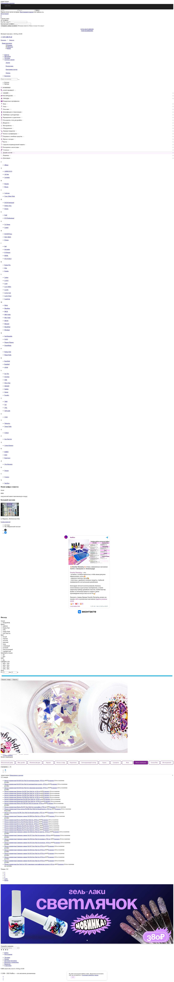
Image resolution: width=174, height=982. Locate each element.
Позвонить (3, 40)
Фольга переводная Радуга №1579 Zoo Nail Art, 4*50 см (21, 820)
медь (4, 644)
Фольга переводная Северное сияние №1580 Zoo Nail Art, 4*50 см (24, 816)
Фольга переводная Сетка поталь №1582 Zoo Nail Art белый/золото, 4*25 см (27, 809)
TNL (4, 630)
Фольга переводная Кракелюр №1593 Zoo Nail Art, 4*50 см (22, 799)
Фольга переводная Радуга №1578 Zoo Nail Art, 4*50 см (21, 822)
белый (5, 637)
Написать (11, 40)
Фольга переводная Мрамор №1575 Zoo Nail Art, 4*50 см (22, 828)
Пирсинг (48, 762)
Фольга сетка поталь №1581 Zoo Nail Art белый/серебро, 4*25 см (24, 812)
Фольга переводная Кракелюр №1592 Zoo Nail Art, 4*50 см (22, 801)
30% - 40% (6, 667)
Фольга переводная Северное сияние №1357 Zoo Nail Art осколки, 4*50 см (27, 835)
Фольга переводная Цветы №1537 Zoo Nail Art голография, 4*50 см (25, 807)
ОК (73, 977)
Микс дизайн (21, 762)
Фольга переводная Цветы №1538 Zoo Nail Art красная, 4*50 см (24, 803)
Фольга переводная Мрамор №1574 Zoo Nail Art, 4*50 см (22, 830)
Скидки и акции (9, 59)
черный (5, 638)
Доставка (7, 58)
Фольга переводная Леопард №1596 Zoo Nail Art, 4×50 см (22, 793)
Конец (6, 880)
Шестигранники (166, 762)
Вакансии (7, 964)
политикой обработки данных (90, 975)
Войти (6, 953)
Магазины (7, 56)
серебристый (7, 651)
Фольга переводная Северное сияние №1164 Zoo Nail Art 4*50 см (24, 857)
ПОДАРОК (6, 622)
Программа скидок (11, 69)
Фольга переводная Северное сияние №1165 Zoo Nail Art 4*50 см (24, 853)
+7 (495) (6, 37)
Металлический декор (7, 762)
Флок (127, 762)
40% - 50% (6, 665)
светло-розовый (8, 649)
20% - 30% (6, 669)
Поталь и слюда (61, 762)
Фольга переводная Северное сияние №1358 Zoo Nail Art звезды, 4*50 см (27, 832)
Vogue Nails (6, 631)
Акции (8, 62)
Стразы (104, 762)
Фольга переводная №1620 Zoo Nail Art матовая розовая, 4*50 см (24, 780)
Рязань (9, 48)
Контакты (7, 76)
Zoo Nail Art (6, 633)
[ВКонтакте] (1, 950)
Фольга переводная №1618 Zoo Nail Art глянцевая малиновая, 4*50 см (26, 788)
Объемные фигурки (35, 762)
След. (6, 878)
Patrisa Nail (6, 628)
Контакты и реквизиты (11, 962)
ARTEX (5, 626)
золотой (5, 640)
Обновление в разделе (7, 3)
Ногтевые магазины (10, 960)
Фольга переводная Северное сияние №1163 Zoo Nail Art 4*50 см (24, 860)
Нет (4, 656)
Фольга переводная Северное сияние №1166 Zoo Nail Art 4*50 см (24, 850)
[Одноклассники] (3, 950)
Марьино (10, 47)
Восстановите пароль (26, 12)
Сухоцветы (116, 762)
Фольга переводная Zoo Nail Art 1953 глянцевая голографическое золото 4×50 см (29, 864)
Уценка (8, 73)
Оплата (6, 959)
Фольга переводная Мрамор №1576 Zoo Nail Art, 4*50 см (22, 826)
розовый (5, 647)
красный (5, 642)
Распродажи (9, 66)
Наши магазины (7, 43)
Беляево (9, 45)
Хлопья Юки (154, 762)
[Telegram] (5, 950)
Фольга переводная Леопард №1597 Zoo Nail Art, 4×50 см (22, 791)
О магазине (7, 965)
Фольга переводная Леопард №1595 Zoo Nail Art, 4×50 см (22, 795)
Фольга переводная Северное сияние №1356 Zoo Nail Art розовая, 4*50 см (27, 839)
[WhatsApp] (7, 950)
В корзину (51, 780)
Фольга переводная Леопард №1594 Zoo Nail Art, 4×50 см (22, 797)
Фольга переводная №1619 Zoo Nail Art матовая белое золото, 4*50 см (26, 784)
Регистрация (5, 13)
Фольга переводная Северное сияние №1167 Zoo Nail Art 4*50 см (24, 846)
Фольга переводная (141, 762)
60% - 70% (6, 663)
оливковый (6, 646)
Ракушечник (73, 762)
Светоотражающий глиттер (88, 762)
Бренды (6, 55)
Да (4, 654)
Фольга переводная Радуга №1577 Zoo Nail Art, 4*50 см (21, 824)
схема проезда (5, 522)
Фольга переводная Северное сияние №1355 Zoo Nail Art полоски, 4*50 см (27, 842)
